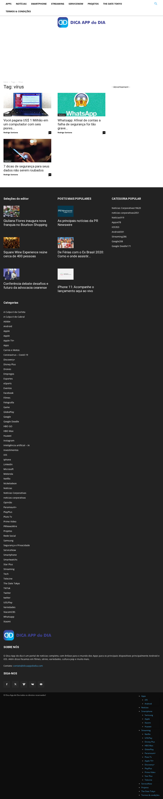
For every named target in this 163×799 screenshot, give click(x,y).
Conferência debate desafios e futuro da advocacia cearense (26, 286)
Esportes (8, 378)
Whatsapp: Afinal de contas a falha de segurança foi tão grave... (79, 124)
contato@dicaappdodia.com (28, 665)
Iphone (7, 459)
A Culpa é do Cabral (14, 316)
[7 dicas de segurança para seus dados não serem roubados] (27, 150)
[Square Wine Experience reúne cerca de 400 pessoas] (27, 242)
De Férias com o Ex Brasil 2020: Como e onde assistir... (81, 254)
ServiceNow (76, 3)
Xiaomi (7, 621)
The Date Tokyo (112, 3)
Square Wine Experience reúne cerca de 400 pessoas (25, 254)
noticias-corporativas (15, 497)
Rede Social (10, 535)
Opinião (8, 502)
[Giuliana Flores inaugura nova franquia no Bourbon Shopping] (27, 211)
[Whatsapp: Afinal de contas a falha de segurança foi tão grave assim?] (81, 104)
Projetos (93, 3)
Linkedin (8, 464)
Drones (7, 369)
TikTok (7, 588)
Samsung (8, 540)
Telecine (8, 578)
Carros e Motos (12, 350)
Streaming (57, 3)
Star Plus (8, 564)
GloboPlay (9, 411)
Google (7, 416)
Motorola (8, 473)
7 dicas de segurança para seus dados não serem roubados (26, 168)
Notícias (21, 3)
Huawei (7, 435)
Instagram (9, 440)
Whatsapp (9, 616)
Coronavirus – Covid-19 (16, 354)
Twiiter (7, 592)
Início (6, 82)
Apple (7, 331)
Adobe (7, 321)
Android (8, 326)
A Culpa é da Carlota (14, 311)
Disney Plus (10, 364)
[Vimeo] (24, 684)
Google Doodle (11, 421)
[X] (15, 684)
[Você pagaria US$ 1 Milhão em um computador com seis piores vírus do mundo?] (27, 104)
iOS (5, 454)
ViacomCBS (9, 611)
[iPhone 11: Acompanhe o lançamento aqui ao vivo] (81, 274)
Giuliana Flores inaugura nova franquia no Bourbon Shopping (25, 223)
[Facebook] (7, 684)
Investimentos (11, 450)
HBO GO (8, 426)
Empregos (9, 373)
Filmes (7, 397)
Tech (6, 573)
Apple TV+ (9, 340)
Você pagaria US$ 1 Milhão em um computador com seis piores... (26, 124)
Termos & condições (18, 11)
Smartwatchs (10, 559)
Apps (8, 3)
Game (7, 407)
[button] (155, 4)
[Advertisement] (81, 53)
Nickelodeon (10, 483)
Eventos (8, 388)
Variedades (9, 607)
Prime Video (10, 521)
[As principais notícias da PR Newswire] (81, 211)
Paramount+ (10, 507)
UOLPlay (8, 602)
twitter (7, 597)
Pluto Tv (8, 516)
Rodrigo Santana (11, 132)
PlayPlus (8, 511)
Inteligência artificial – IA (17, 445)
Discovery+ (9, 359)
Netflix (7, 478)
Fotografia (9, 402)
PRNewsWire (10, 526)
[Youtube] (41, 684)
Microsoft (9, 469)
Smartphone (39, 3)
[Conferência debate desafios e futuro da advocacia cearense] (27, 274)
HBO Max (8, 431)
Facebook (8, 392)
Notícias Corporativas (15, 492)
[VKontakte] (32, 684)
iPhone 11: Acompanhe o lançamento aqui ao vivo (76, 289)
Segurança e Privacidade (17, 545)
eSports (8, 383)
